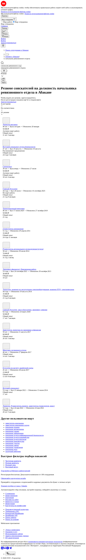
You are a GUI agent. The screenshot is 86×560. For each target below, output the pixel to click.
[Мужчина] (6, 143)
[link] (5, 33)
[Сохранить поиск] (3, 79)
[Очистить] (4, 71)
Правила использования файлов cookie (39, 14)
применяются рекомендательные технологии (45, 542)
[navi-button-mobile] (3, 45)
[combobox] (11, 66)
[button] (3, 39)
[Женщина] (6, 120)
